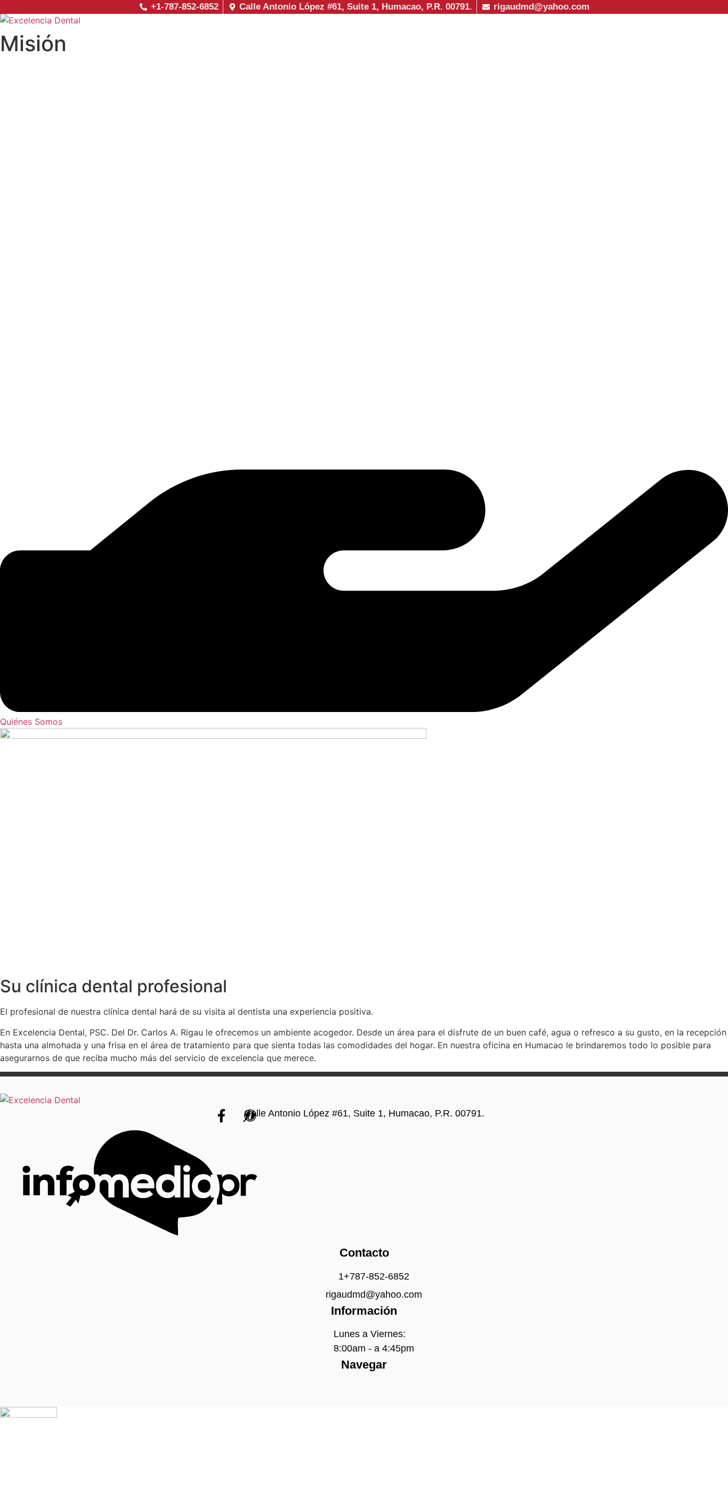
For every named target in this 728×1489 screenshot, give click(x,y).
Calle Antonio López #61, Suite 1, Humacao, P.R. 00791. (364, 1113)
